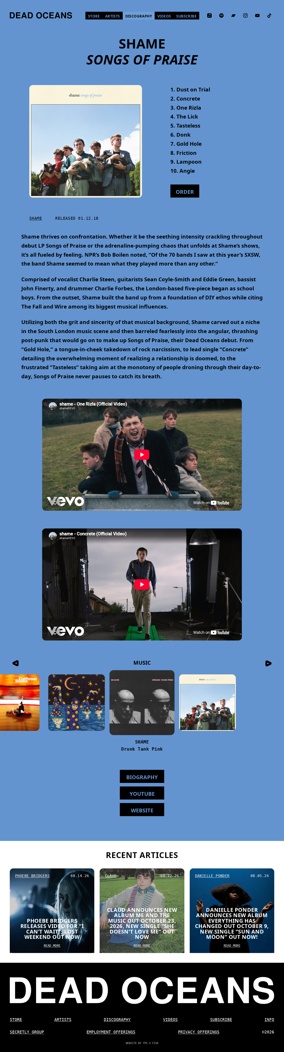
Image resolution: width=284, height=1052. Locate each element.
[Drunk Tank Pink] (142, 702)
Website (142, 810)
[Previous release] (15, 663)
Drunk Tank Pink (142, 749)
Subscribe (186, 16)
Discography (138, 16)
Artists (112, 16)
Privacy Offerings (198, 1032)
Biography (142, 777)
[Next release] (268, 663)
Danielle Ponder (212, 876)
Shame (35, 218)
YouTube (142, 793)
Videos (165, 16)
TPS (145, 1043)
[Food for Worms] (76, 702)
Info (269, 1019)
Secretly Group (27, 1032)
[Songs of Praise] (207, 702)
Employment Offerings (111, 1032)
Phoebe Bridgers (32, 876)
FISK (155, 1043)
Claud (110, 876)
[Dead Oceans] (41, 15)
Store (95, 16)
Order (261, 1043)
